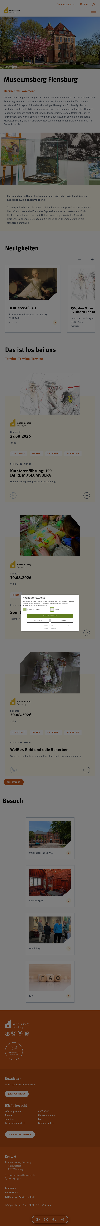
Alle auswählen (50, 615)
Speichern (62, 620)
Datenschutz (53, 628)
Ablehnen (38, 620)
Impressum (46, 628)
